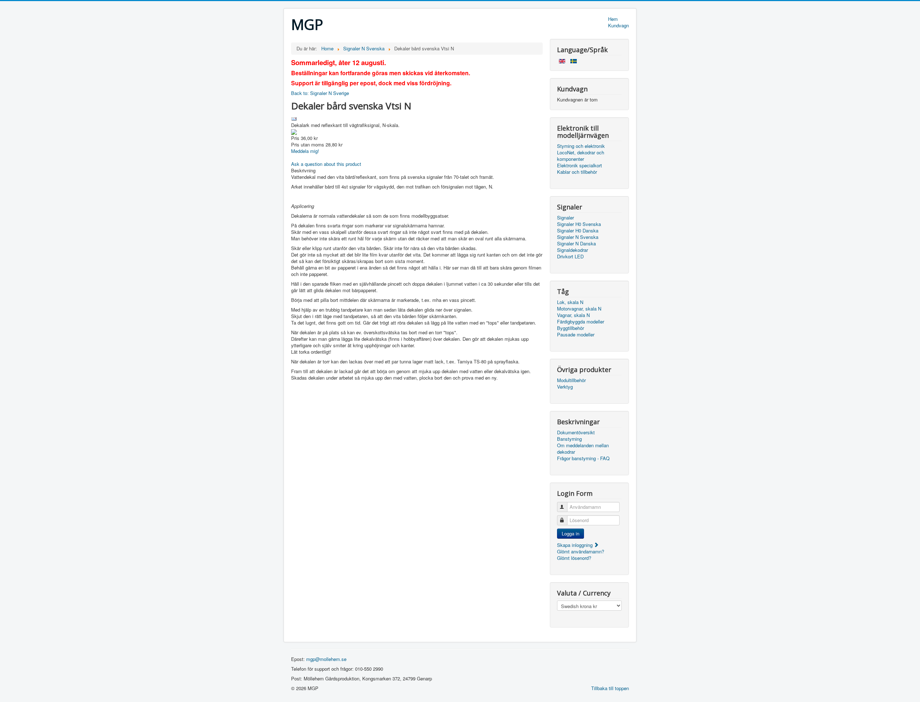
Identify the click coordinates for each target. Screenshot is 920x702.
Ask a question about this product (326, 163)
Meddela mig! (305, 151)
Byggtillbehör (570, 328)
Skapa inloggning (575, 545)
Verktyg (565, 387)
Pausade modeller (575, 334)
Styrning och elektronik (581, 146)
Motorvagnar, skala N (579, 308)
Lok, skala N (570, 302)
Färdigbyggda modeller (580, 321)
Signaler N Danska (576, 243)
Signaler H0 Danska (577, 230)
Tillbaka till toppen (610, 688)
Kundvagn (618, 25)
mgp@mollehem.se (326, 659)
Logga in (570, 533)
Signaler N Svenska (577, 237)
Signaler (565, 217)
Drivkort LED (570, 256)
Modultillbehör (571, 380)
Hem (613, 19)
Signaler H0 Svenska (579, 224)
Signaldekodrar (572, 250)
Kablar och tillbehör (577, 172)
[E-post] (294, 118)
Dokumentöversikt (576, 432)
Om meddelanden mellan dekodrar (583, 448)
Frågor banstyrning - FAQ (583, 458)
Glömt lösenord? (574, 557)
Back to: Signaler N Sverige (320, 93)
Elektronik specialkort (579, 165)
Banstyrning (569, 439)
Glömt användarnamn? (580, 551)
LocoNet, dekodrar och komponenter (580, 155)
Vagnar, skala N (573, 315)
